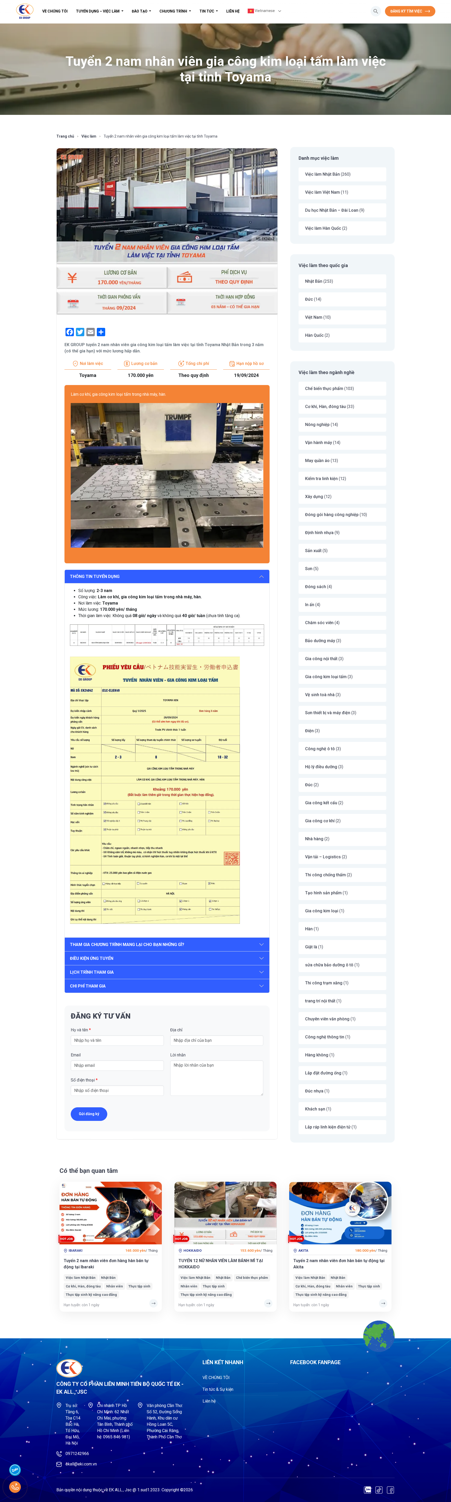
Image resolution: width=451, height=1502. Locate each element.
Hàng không (316, 1054)
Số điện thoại (84, 1080)
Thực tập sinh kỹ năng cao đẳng (91, 1295)
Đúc (309, 784)
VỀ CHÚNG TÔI (55, 11)
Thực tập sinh (139, 1286)
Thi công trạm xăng (323, 982)
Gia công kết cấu (321, 802)
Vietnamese (264, 11)
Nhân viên (114, 1286)
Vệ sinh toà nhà (320, 694)
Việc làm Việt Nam (322, 192)
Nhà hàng (314, 838)
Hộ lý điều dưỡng (321, 766)
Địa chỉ (176, 1029)
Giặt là (311, 946)
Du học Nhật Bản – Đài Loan (331, 210)
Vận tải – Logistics (323, 856)
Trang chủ (65, 136)
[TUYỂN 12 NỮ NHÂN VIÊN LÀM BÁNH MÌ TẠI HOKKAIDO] (225, 1213)
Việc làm (88, 136)
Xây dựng (314, 496)
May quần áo (317, 460)
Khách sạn (315, 1109)
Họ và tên (81, 1029)
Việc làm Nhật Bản (322, 174)
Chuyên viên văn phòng (327, 1018)
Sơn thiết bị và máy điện (327, 712)
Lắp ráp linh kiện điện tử (328, 1127)
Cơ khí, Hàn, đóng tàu (325, 406)
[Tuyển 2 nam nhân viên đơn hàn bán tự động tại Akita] (340, 1213)
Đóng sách (315, 586)
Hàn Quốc (314, 335)
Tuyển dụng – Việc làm (98, 11)
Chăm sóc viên (319, 622)
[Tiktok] (379, 1490)
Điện (309, 730)
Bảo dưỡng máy (320, 640)
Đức (309, 299)
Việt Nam (313, 317)
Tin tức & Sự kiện (218, 1389)
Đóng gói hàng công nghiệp (332, 514)
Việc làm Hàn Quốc (323, 228)
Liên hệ (233, 11)
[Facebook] (390, 1490)
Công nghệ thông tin (324, 1036)
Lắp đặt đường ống (323, 1073)
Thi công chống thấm (325, 874)
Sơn (308, 568)
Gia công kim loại (321, 910)
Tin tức (207, 11)
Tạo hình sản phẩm (323, 892)
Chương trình (173, 11)
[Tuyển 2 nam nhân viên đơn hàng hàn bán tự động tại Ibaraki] (111, 1213)
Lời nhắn (178, 1054)
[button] (375, 11)
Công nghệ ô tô (320, 748)
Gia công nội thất (321, 658)
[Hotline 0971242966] (15, 1487)
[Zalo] (367, 1490)
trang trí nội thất (320, 1000)
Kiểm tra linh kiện (321, 478)
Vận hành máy (318, 442)
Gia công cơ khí (320, 820)
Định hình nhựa (319, 532)
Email (76, 1054)
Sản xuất (313, 550)
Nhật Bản (313, 281)
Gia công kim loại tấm (326, 676)
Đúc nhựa (314, 1091)
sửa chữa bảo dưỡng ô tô (329, 964)
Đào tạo (140, 11)
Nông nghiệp (317, 424)
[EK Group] (25, 11)
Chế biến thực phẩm (324, 388)
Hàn (309, 928)
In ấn (309, 604)
